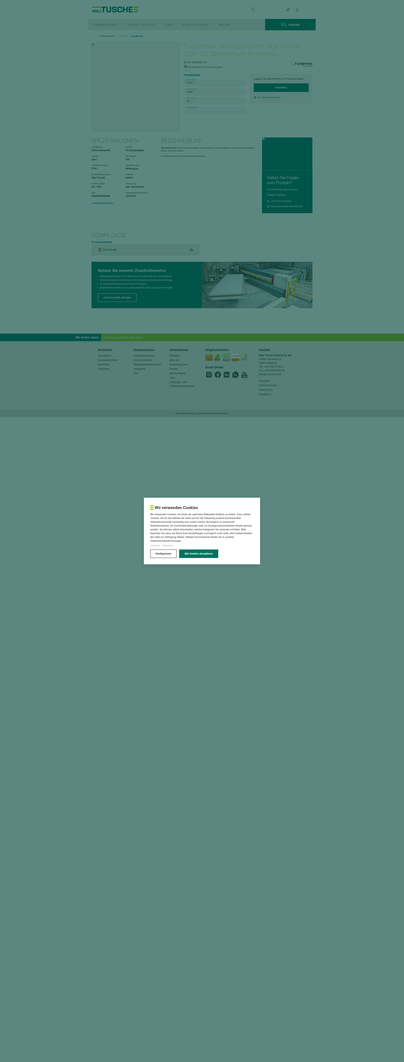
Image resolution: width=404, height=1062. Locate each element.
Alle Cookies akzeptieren (198, 553)
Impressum (155, 545)
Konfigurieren (163, 553)
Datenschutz (167, 545)
